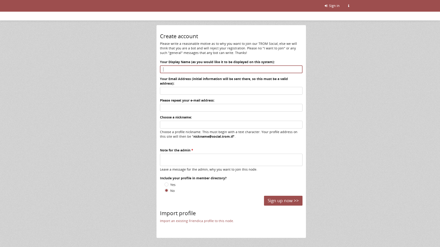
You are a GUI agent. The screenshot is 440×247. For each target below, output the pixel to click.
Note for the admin (176, 150)
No (172, 190)
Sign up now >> (283, 201)
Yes (173, 185)
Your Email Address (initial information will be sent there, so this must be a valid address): (224, 81)
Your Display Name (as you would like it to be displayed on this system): (217, 62)
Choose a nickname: (176, 117)
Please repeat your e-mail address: (187, 100)
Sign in (334, 5)
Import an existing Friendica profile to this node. (197, 221)
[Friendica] (90, 5)
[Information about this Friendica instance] (348, 5)
